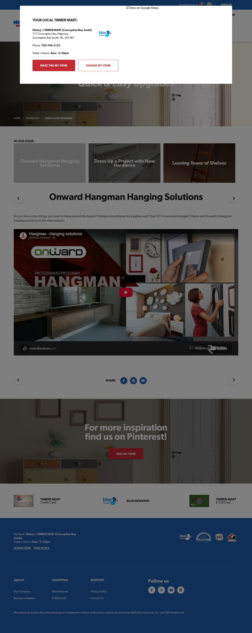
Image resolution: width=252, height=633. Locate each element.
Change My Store (98, 65)
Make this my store (54, 65)
